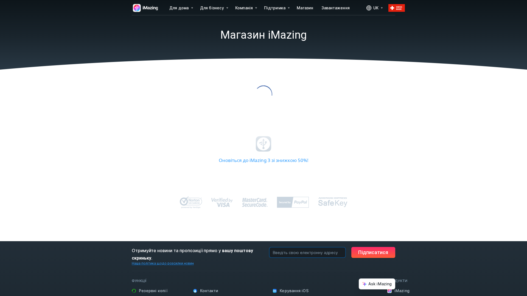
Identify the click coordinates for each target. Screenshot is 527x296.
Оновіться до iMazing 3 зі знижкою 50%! (264, 160)
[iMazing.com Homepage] (145, 8)
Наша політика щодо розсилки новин (163, 263)
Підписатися (373, 252)
